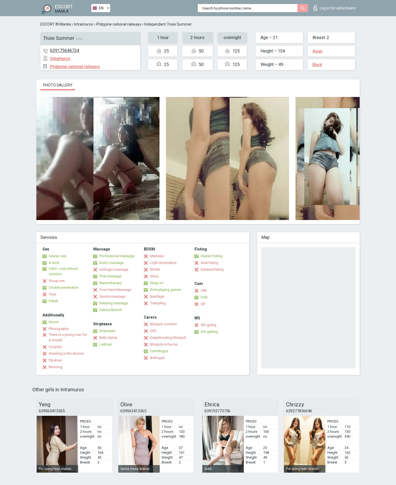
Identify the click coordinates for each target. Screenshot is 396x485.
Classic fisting (212, 256)
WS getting (209, 332)
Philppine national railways (118, 24)
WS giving (208, 325)
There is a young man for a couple (68, 337)
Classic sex (57, 256)
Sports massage (112, 296)
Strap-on (157, 283)
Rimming (55, 367)
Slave (154, 276)
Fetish (53, 301)
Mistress (157, 256)
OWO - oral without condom (63, 271)
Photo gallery (57, 85)
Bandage (157, 296)
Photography (59, 329)
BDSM (155, 269)
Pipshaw (55, 360)
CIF (203, 304)
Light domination (163, 263)
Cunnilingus (159, 351)
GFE (153, 331)
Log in (338, 8)
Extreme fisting (212, 269)
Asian (317, 51)
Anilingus (157, 358)
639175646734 (64, 50)
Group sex (57, 281)
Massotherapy (110, 283)
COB (204, 297)
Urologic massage (113, 269)
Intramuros (83, 24)
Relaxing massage (113, 303)
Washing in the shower (66, 353)
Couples (55, 347)
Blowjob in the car (164, 344)
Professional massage (116, 256)
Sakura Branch (110, 310)
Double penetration (64, 287)
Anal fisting (209, 263)
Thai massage (110, 276)
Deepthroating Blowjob (168, 338)
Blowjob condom (163, 324)
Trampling (158, 303)
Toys (52, 294)
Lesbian (105, 344)
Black (317, 64)
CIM (204, 290)
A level (54, 263)
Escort (54, 322)
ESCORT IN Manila (55, 24)
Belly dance (108, 338)
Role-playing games (165, 290)
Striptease (107, 331)
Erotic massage (111, 263)
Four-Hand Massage (115, 290)
